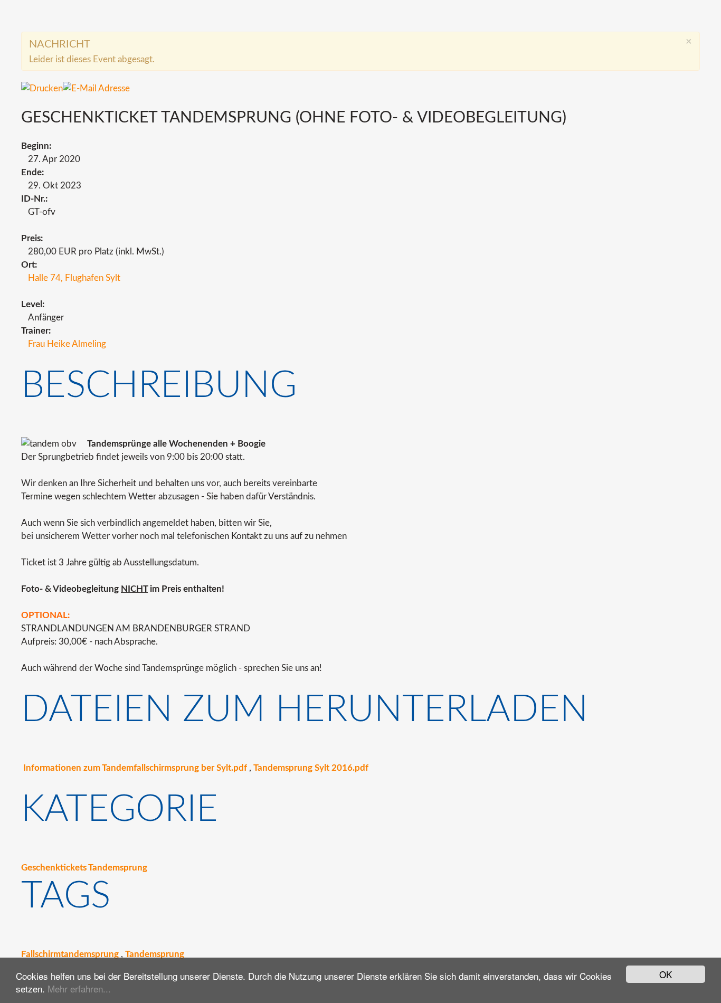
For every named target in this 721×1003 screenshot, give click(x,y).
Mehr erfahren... (79, 988)
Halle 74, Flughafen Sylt (74, 277)
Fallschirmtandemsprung (70, 954)
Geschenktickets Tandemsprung (84, 867)
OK (665, 974)
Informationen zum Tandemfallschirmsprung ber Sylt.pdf (135, 767)
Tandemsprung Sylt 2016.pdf (310, 767)
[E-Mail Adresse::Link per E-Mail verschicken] (96, 87)
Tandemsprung (154, 954)
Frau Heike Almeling (67, 343)
